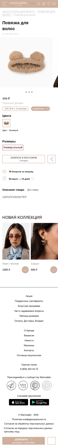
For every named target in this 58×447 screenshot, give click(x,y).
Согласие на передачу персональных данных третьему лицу (28, 430)
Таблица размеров (29, 316)
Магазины (29, 345)
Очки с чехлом (10, 263)
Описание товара (13, 189)
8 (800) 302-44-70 (29, 369)
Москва (32, 3)
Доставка (32, 189)
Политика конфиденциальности (29, 419)
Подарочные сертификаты (29, 301)
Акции (29, 296)
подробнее (38, 108)
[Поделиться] (51, 159)
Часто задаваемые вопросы (29, 311)
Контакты (29, 350)
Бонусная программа (29, 306)
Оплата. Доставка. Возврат (29, 321)
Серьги (35, 263)
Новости (29, 340)
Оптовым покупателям (29, 355)
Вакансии (29, 335)
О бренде (29, 330)
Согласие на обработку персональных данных (29, 423)
